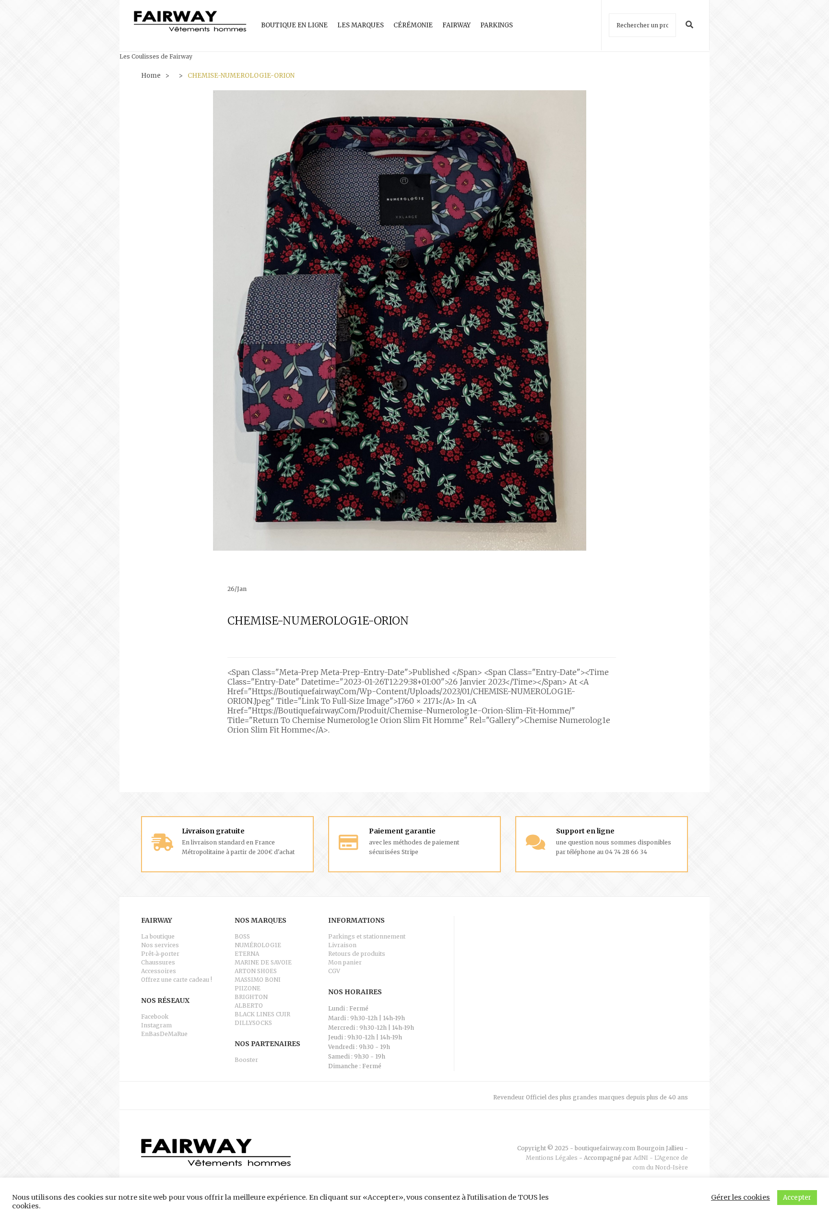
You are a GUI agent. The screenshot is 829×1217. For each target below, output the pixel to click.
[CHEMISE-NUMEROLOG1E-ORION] (399, 319)
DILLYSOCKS (253, 1022)
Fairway (456, 25)
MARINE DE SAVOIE (263, 962)
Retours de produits (356, 953)
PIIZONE (248, 988)
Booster (246, 1059)
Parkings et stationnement (366, 936)
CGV (334, 971)
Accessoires (158, 971)
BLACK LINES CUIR (262, 1014)
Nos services (160, 945)
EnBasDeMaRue (164, 1033)
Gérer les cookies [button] (740, 1197)
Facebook (154, 1016)
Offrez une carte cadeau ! (176, 979)
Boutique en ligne (294, 25)
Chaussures (158, 962)
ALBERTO (249, 1005)
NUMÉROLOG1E (258, 945)
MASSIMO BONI (258, 979)
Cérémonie (413, 25)
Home (151, 76)
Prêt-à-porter (160, 953)
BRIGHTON (251, 996)
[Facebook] (684, 1133)
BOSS (242, 936)
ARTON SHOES (256, 971)
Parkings (496, 25)
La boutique (158, 936)
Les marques (360, 25)
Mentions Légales (552, 1157)
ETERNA (247, 953)
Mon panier (345, 962)
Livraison (342, 945)
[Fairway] (190, 25)
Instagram (156, 1025)
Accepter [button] (797, 1197)
